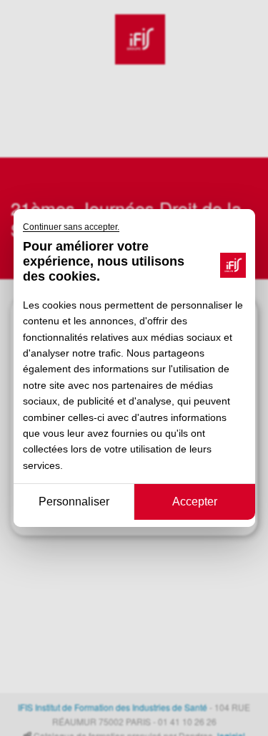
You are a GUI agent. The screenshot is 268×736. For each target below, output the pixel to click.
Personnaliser (73, 501)
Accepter (194, 501)
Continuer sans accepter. (71, 227)
